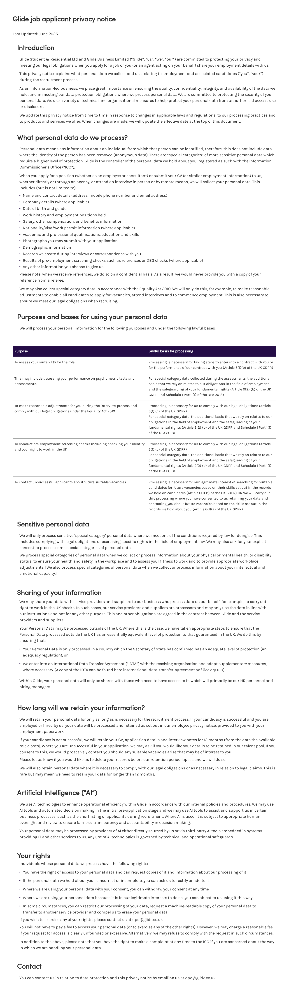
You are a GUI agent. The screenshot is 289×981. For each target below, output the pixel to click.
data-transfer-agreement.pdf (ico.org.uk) (186, 669)
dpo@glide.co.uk (147, 919)
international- (136, 669)
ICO (206, 941)
